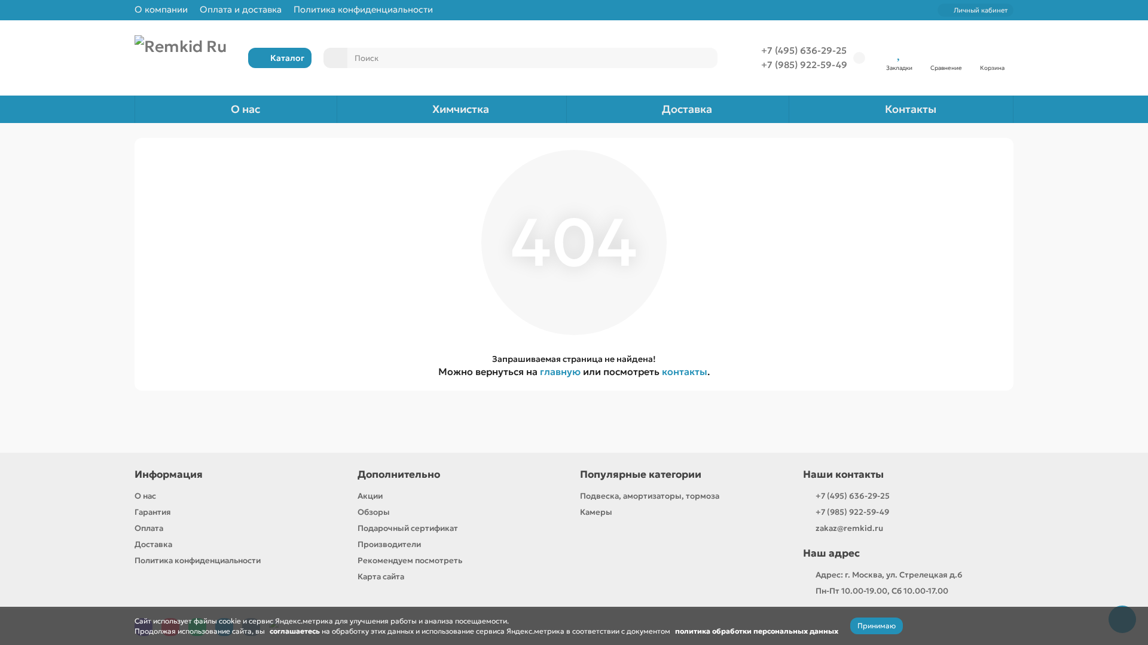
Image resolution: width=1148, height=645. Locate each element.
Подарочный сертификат (408, 528)
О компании (161, 9)
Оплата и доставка (241, 9)
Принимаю (876, 625)
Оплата (149, 528)
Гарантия (153, 512)
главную (560, 371)
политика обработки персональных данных (756, 630)
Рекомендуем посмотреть (410, 560)
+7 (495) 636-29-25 (804, 50)
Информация (169, 474)
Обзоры (374, 512)
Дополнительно (399, 474)
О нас (245, 109)
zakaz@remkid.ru (849, 528)
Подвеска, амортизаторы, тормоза (649, 496)
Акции (370, 496)
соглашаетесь (295, 630)
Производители (389, 544)
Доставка (687, 109)
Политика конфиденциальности (363, 9)
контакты (684, 371)
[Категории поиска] (335, 58)
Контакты (910, 109)
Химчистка (460, 109)
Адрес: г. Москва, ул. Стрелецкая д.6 (889, 575)
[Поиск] (705, 57)
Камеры (596, 512)
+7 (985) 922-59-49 (804, 64)
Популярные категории (640, 474)
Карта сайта (381, 577)
